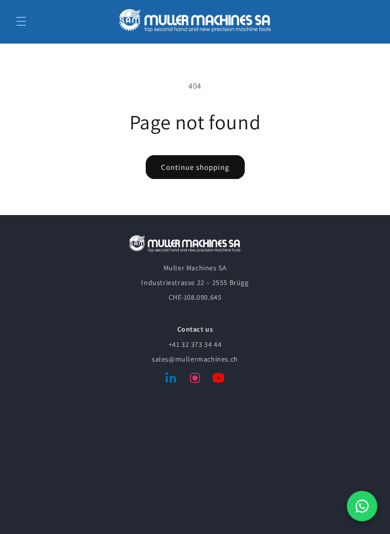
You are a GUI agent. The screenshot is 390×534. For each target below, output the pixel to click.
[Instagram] (195, 380)
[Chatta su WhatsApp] (362, 506)
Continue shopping (195, 167)
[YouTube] (218, 380)
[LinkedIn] (172, 380)
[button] (21, 21)
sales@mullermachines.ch (195, 359)
